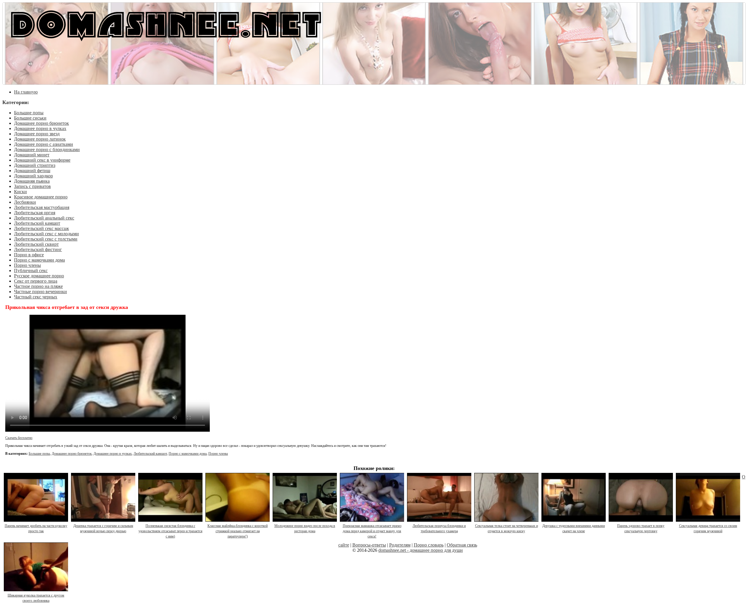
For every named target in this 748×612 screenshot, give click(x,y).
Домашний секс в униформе (42, 160)
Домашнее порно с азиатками (43, 144)
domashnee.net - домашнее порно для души (420, 550)
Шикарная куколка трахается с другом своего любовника (36, 598)
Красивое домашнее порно (40, 196)
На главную (26, 91)
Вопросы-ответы (369, 544)
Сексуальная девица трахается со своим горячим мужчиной (708, 528)
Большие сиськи (30, 117)
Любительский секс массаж (41, 228)
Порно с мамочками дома (39, 259)
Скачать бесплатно (18, 438)
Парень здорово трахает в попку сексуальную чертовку (640, 528)
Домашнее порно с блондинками (47, 149)
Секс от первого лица (35, 281)
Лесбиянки (25, 202)
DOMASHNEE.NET (166, 23)
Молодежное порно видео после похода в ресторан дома (304, 528)
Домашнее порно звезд (37, 133)
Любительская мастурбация (41, 207)
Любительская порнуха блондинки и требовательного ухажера (439, 528)
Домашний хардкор (33, 175)
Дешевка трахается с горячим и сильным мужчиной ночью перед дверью (103, 528)
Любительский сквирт (36, 244)
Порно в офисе (29, 254)
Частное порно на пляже (38, 286)
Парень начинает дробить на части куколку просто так (36, 528)
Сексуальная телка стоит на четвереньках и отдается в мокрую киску (506, 528)
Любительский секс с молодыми (46, 233)
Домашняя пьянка (32, 181)
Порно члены (27, 265)
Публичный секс (31, 270)
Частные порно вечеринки (40, 291)
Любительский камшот (37, 223)
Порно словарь (429, 544)
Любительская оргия (34, 212)
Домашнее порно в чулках (40, 128)
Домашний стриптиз (34, 165)
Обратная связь (462, 544)
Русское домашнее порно (39, 275)
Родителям (400, 544)
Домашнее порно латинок (40, 138)
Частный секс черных (35, 296)
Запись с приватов (32, 186)
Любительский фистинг (38, 249)
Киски (20, 191)
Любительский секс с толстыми (45, 238)
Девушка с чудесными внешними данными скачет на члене (573, 528)
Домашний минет (31, 154)
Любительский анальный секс (44, 217)
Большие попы (29, 112)
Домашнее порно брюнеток (41, 123)
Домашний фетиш (32, 170)
